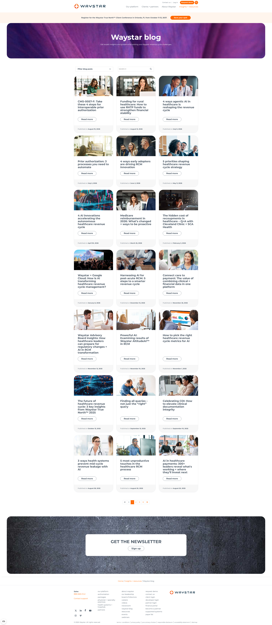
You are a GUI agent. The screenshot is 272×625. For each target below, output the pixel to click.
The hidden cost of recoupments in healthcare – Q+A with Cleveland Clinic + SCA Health (178, 221)
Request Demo (152, 591)
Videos (124, 603)
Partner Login (151, 603)
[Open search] (196, 2)
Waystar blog (127, 609)
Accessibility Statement (182, 622)
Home (120, 581)
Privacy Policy (135, 622)
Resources (126, 612)
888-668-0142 (79, 594)
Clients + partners (150, 7)
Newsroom (126, 606)
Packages (102, 597)
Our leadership (128, 594)
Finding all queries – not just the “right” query (134, 403)
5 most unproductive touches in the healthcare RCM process (134, 465)
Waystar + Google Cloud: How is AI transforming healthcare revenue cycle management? (92, 281)
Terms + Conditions (123, 622)
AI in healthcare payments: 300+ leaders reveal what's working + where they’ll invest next (177, 466)
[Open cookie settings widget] (3, 621)
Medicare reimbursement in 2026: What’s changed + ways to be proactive (135, 220)
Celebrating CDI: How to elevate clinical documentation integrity (177, 405)
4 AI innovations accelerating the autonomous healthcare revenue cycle (91, 221)
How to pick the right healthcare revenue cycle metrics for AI (177, 338)
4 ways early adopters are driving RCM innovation (135, 164)
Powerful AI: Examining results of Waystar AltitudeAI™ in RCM (134, 339)
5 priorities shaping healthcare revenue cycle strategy (176, 164)
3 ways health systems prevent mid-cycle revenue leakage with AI (93, 465)
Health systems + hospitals (105, 606)
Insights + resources (188, 7)
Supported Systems (154, 612)
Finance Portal (151, 606)
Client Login (150, 597)
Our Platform (103, 591)
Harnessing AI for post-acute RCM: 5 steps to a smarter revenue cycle (132, 280)
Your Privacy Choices (149, 622)
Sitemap (194, 622)
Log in (175, 2)
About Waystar (169, 7)
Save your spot (180, 18)
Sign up (136, 548)
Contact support (81, 598)
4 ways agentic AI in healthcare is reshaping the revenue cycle (178, 106)
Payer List (149, 614)
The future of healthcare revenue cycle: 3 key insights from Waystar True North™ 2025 (91, 406)
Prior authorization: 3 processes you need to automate (93, 164)
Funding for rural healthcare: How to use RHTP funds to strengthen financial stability (134, 107)
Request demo (187, 2)
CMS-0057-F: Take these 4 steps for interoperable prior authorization (91, 106)
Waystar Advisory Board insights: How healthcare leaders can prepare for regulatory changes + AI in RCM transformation (92, 344)
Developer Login (152, 600)
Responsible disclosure (165, 622)
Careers (125, 600)
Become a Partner (153, 609)
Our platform (132, 7)
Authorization (103, 594)
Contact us (166, 2)
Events (125, 614)
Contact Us (150, 594)
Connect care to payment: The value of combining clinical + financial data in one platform (178, 281)
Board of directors (129, 597)
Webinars (125, 617)
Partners (101, 610)
